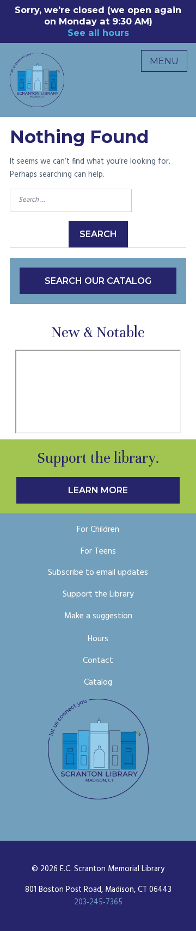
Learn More (98, 490)
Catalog (98, 682)
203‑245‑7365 (98, 902)
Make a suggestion (98, 616)
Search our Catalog (98, 281)
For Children (98, 529)
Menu (164, 60)
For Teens (98, 551)
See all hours (98, 32)
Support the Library (98, 594)
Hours (98, 639)
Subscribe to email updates (98, 572)
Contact (98, 660)
